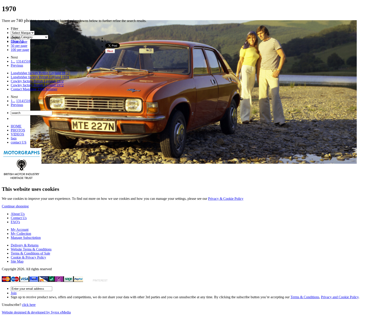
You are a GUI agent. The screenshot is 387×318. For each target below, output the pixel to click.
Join (14, 293)
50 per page (19, 46)
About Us (18, 214)
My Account (19, 229)
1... (13, 61)
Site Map (17, 261)
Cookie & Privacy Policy (28, 257)
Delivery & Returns (25, 245)
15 (25, 61)
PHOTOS (18, 130)
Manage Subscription (26, 238)
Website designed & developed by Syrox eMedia (36, 312)
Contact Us (19, 218)
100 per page (20, 50)
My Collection (21, 233)
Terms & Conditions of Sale (30, 253)
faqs (14, 138)
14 (21, 61)
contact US (18, 142)
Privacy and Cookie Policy (340, 297)
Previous (17, 65)
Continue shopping (15, 206)
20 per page (19, 42)
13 (18, 61)
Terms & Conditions (304, 297)
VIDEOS (17, 134)
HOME (16, 126)
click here (29, 305)
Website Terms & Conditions (31, 249)
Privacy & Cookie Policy (225, 198)
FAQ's (15, 222)
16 (28, 61)
